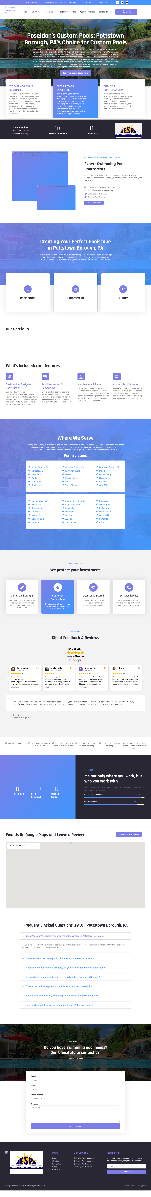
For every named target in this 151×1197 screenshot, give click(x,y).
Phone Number (37, 1094)
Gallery (63, 12)
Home (26, 12)
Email (33, 1085)
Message (34, 1104)
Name (33, 1076)
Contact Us (103, 12)
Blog (74, 12)
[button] (142, 678)
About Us (35, 12)
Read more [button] (15, 687)
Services (49, 12)
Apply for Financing (87, 12)
